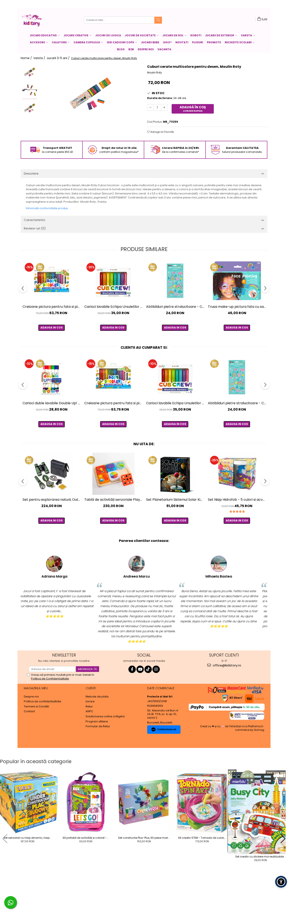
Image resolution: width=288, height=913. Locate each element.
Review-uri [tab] (35, 228)
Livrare (90, 701)
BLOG (121, 49)
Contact (29, 711)
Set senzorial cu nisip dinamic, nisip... (27, 838)
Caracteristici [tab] (34, 220)
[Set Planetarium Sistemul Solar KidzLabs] (175, 474)
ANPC (89, 711)
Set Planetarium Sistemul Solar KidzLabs (175, 499)
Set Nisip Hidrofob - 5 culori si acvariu (237, 499)
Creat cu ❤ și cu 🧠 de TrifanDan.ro (222, 726)
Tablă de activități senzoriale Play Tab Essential (113, 499)
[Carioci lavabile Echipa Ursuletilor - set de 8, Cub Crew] (113, 281)
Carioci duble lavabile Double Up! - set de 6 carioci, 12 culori (52, 403)
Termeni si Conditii (36, 706)
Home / (27, 58)
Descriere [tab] (31, 173)
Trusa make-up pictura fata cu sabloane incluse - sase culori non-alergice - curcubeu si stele (237, 306)
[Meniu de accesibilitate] (281, 882)
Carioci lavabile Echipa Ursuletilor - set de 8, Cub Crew (113, 306)
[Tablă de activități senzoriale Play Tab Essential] (113, 474)
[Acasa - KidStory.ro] (42, 20)
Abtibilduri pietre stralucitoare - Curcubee (175, 306)
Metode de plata (97, 697)
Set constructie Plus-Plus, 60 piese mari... (144, 838)
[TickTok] (148, 669)
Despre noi (146, 49)
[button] (5, 838)
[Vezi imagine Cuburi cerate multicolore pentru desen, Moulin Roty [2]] (29, 108)
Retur (89, 706)
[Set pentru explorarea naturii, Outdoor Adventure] (52, 474)
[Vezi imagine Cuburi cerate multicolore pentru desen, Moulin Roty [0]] (29, 72)
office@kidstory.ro (226, 665)
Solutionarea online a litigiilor (105, 716)
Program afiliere (97, 721)
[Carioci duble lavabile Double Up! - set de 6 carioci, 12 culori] (52, 377)
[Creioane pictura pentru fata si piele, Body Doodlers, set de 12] (52, 281)
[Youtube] (140, 669)
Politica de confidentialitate (42, 701)
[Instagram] (156, 669)
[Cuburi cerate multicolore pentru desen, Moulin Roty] (91, 95)
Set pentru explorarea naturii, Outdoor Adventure (52, 499)
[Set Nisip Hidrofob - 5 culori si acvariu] (237, 474)
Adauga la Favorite (162, 132)
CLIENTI (91, 688)
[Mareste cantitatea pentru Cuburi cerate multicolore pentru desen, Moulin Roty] (164, 107)
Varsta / (39, 58)
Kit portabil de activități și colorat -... (86, 838)
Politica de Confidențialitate (50, 679)
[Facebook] (132, 669)
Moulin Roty (154, 72)
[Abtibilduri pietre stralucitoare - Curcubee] (175, 281)
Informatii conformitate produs (47, 208)
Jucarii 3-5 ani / (58, 58)
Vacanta (164, 49)
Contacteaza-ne (166, 729)
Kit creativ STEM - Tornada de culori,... (202, 838)
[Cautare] (158, 20)
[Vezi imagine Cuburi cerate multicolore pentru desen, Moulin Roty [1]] (29, 90)
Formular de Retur (98, 726)
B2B (131, 49)
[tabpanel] (91, 95)
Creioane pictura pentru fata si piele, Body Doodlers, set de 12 (52, 306)
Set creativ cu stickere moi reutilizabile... (260, 856)
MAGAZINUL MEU (36, 688)
